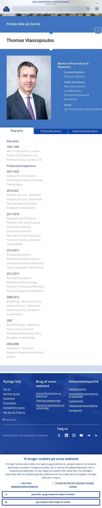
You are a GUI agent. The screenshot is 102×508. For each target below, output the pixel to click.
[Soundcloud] (89, 435)
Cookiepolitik (76, 401)
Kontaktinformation (14, 408)
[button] (97, 3)
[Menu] (96, 9)
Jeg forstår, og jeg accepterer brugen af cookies (53, 494)
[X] (59, 435)
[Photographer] (48, 117)
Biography (16, 131)
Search (88, 8)
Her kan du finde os (14, 412)
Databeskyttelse (77, 389)
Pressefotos (9, 403)
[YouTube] (81, 435)
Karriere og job (11, 394)
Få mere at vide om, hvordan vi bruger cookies (74, 485)
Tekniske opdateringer (48, 401)
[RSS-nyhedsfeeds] (96, 435)
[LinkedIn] (66, 435)
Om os (7, 389)
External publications (85, 131)
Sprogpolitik (75, 410)
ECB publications (51, 131)
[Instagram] (74, 435)
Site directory (10, 420)
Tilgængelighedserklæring (83, 406)
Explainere (9, 398)
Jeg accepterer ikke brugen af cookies (53, 502)
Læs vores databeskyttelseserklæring (24, 485)
